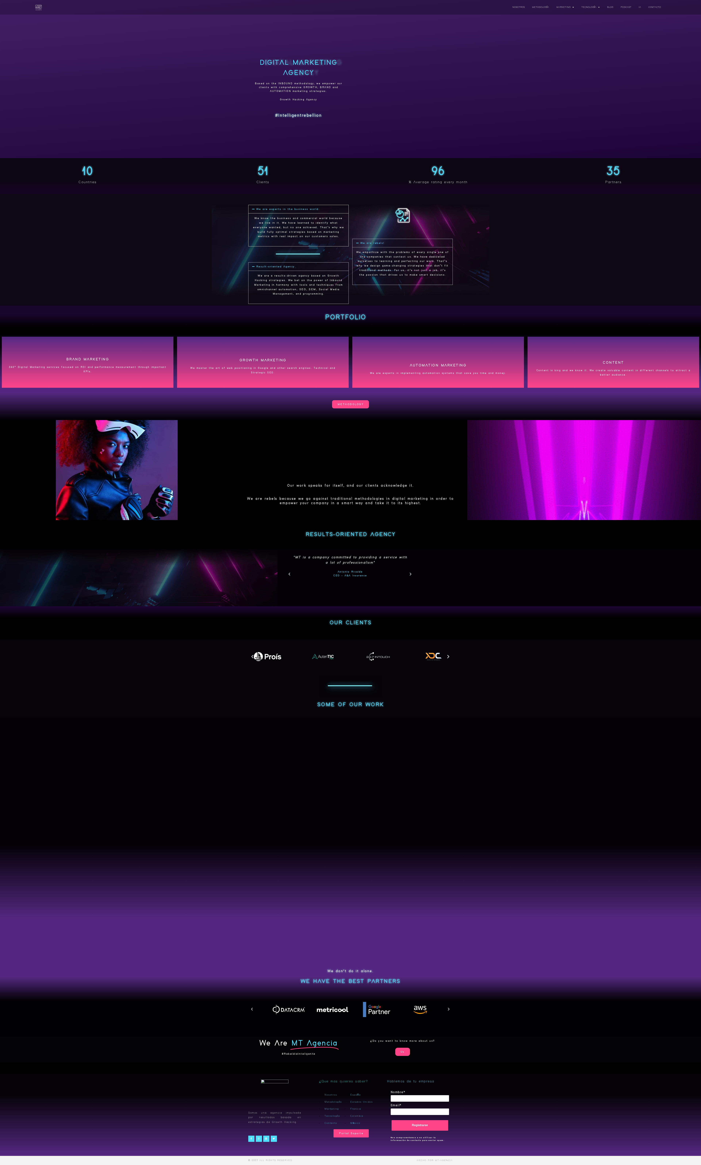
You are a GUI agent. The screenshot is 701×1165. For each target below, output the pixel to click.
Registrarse (420, 1125)
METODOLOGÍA (540, 7)
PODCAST (626, 7)
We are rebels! (372, 243)
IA (640, 7)
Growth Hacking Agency (298, 99)
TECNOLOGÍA (588, 7)
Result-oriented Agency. (276, 266)
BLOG (610, 7)
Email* (396, 1105)
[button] (298, 209)
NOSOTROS (518, 7)
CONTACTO (654, 7)
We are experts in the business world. (288, 209)
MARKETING (563, 7)
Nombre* (398, 1092)
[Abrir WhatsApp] (691, 1155)
